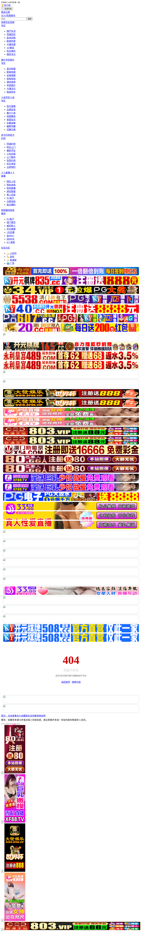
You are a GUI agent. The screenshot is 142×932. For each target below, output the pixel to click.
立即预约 (11, 167)
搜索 (29, 19)
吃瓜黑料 (11, 51)
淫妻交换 (11, 129)
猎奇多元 (11, 54)
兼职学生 (11, 150)
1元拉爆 (10, 232)
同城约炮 (11, 144)
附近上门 (11, 147)
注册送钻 (11, 201)
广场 (10, 263)
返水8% (10, 236)
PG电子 (10, 198)
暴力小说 (11, 113)
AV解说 (10, 48)
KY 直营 (11, 242)
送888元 (10, 239)
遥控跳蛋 (11, 191)
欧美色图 (11, 72)
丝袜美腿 (11, 75)
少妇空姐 (11, 154)
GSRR (14, 724)
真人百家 (11, 195)
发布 (10, 257)
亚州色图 (11, 69)
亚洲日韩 (11, 38)
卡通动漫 (11, 44)
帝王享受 (11, 164)
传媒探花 (11, 34)
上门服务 (11, 157)
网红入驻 (11, 181)
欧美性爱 (11, 41)
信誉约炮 (11, 160)
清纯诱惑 (11, 82)
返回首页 (65, 682)
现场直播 (11, 188)
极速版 (12, 260)
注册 (8, 12)
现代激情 (11, 106)
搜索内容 (76, 682)
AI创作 (12, 253)
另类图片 (11, 85)
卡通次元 (11, 88)
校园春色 (11, 116)
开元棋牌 (11, 229)
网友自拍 (11, 185)
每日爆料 (11, 205)
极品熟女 (11, 92)
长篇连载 (11, 123)
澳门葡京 (11, 222)
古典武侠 (11, 109)
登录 (3, 12)
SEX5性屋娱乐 (8, 15)
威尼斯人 (11, 226)
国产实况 (11, 31)
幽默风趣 (11, 126)
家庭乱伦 (11, 119)
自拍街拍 (11, 79)
